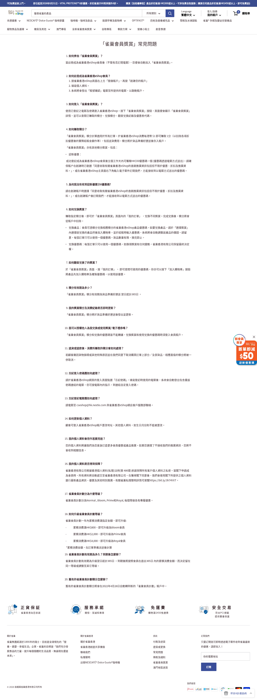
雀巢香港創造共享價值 (92, 647)
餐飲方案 (122, 29)
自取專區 (107, 29)
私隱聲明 (85, 657)
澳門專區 (61, 29)
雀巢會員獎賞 (160, 662)
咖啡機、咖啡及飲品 (81, 20)
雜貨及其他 (40, 29)
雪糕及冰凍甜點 (188, 20)
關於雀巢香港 (87, 641)
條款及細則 (159, 657)
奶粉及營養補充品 (160, 20)
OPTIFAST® (138, 20)
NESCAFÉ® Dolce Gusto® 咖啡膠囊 (45, 20)
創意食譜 (161, 29)
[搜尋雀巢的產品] (170, 13)
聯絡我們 (85, 652)
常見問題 (158, 652)
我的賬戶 (212, 15)
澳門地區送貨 (160, 667)
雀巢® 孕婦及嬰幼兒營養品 (217, 20)
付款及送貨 (159, 641)
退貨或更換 (159, 647)
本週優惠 (12, 20)
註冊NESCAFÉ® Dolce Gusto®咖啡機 (100, 662)
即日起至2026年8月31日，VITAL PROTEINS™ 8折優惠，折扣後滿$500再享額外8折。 (70, 3)
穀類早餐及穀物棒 (112, 20)
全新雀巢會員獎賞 (82, 29)
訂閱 (208, 667)
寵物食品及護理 (15, 29)
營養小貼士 (143, 29)
